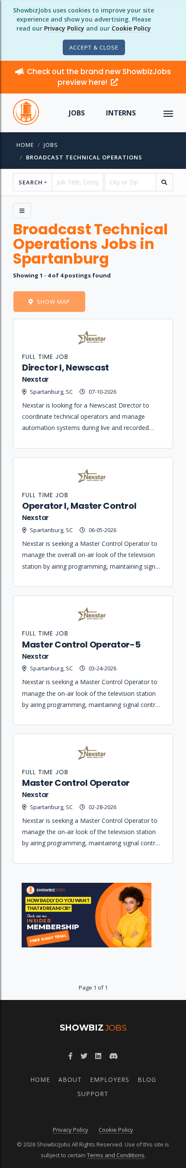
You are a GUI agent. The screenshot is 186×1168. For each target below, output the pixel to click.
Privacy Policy (64, 28)
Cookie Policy (131, 28)
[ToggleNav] (168, 113)
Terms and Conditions (115, 1155)
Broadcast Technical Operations (84, 157)
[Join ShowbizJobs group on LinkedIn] (98, 1056)
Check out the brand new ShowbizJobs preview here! (99, 76)
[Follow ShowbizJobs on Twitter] (83, 1056)
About (70, 1079)
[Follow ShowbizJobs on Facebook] (70, 1056)
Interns (121, 113)
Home (25, 145)
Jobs (77, 113)
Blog (147, 1079)
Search (31, 182)
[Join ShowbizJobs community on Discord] (113, 1056)
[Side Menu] (22, 210)
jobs (51, 145)
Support (93, 1094)
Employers (109, 1079)
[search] (164, 182)
